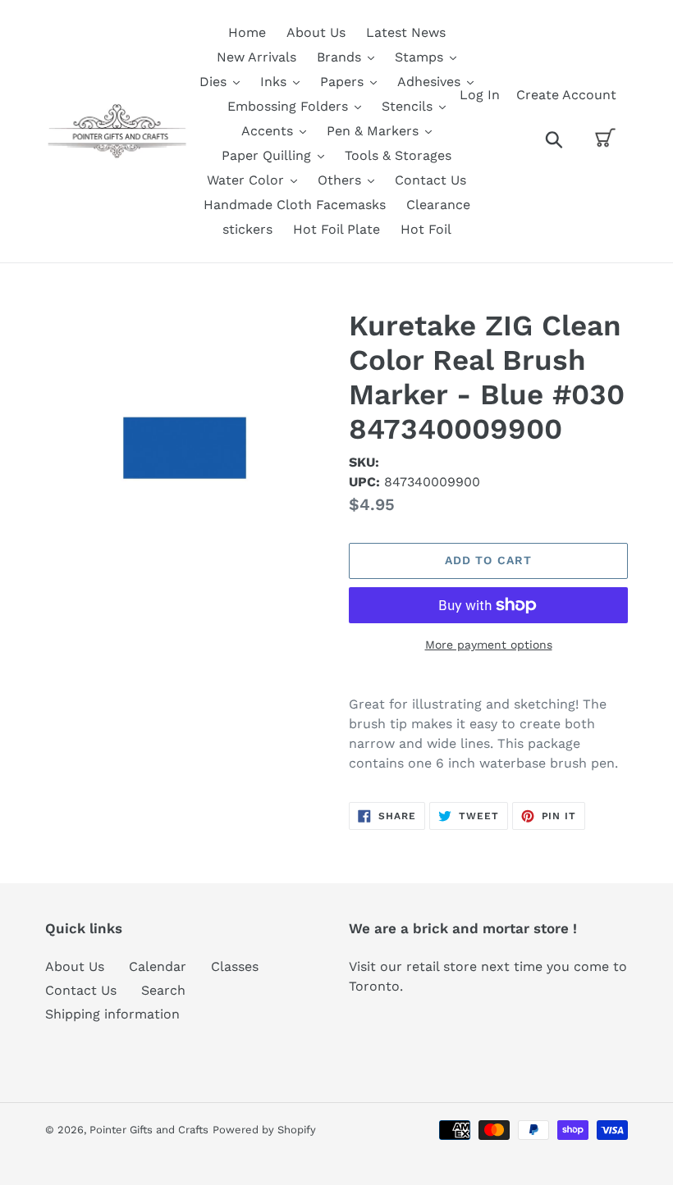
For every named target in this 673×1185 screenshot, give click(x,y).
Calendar (157, 966)
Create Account (566, 95)
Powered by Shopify (264, 1129)
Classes (235, 966)
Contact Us (81, 990)
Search (163, 990)
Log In (480, 95)
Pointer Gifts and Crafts (148, 1129)
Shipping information (112, 1014)
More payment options (488, 644)
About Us (74, 966)
